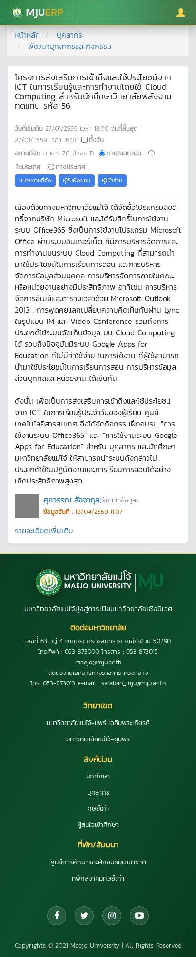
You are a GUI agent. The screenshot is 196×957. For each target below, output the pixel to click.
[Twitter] (84, 915)
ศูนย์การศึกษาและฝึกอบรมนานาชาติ (98, 862)
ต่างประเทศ (71, 166)
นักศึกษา (98, 776)
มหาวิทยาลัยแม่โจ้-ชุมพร (98, 739)
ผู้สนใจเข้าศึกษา (98, 825)
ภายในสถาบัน (124, 153)
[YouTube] (139, 915)
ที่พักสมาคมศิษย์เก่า (98, 878)
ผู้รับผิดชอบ (76, 180)
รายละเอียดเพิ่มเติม (44, 530)
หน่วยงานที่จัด (35, 180)
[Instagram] (111, 915)
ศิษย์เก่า (98, 809)
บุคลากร (69, 34)
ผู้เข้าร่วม (112, 180)
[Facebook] (56, 915)
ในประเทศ (28, 166)
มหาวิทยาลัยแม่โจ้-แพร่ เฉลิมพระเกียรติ (98, 723)
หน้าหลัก (27, 34)
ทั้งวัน (96, 139)
